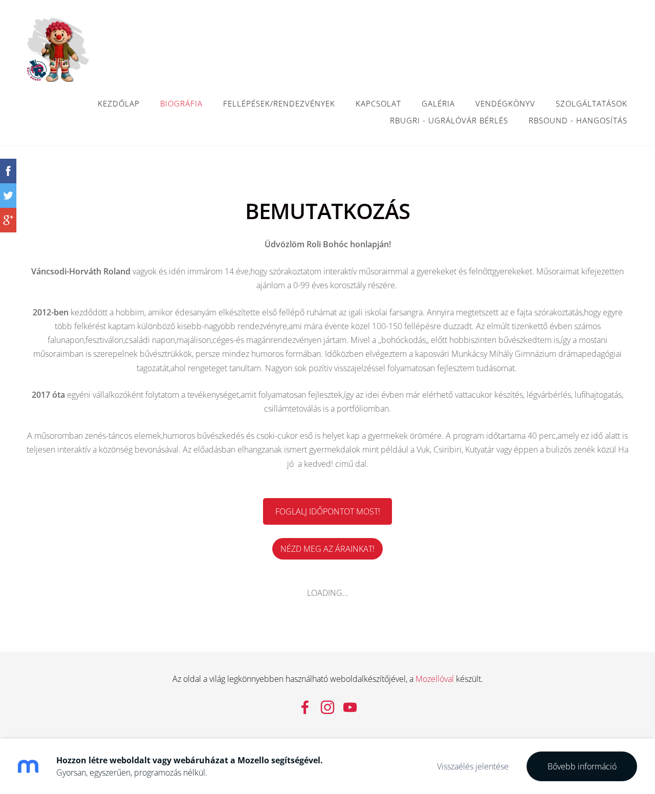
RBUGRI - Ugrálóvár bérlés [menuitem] (449, 120)
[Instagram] (327, 707)
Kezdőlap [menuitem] (119, 103)
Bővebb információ (582, 766)
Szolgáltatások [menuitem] (591, 103)
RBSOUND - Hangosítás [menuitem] (578, 120)
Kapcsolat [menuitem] (378, 103)
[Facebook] (305, 707)
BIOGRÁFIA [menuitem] (181, 103)
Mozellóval (435, 678)
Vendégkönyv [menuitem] (505, 103)
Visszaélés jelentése (473, 766)
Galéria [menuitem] (438, 103)
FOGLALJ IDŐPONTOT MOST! (327, 511)
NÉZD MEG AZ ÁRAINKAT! (327, 548)
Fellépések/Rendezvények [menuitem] (279, 103)
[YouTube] (350, 707)
